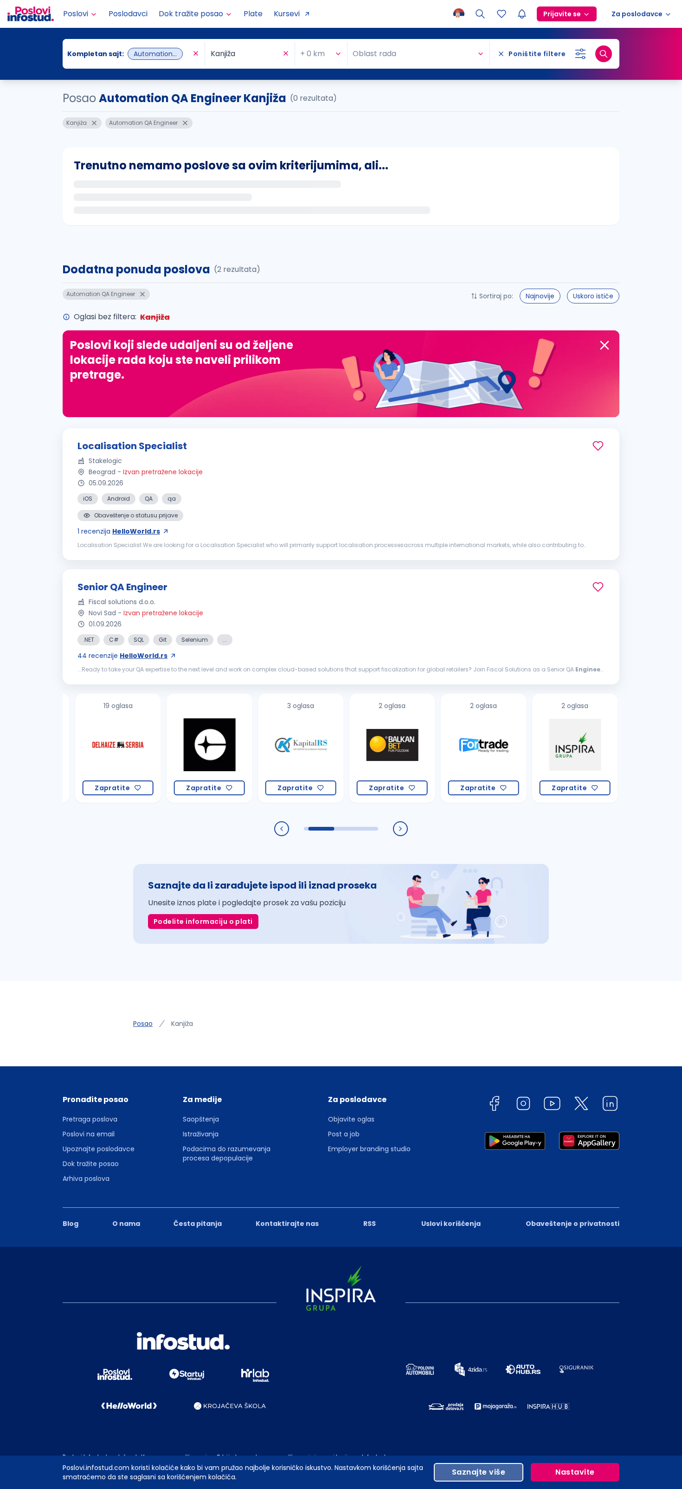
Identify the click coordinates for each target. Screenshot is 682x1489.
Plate (253, 13)
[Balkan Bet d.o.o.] (359, 748)
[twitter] (581, 1105)
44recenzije (122, 655)
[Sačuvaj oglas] (598, 445)
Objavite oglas (351, 1119)
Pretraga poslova (90, 1119)
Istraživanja (201, 1134)
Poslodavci (128, 13)
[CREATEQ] (176, 748)
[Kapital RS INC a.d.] (268, 748)
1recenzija (118, 531)
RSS (369, 1223)
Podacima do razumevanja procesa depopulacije (226, 1153)
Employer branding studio (369, 1149)
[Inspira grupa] (542, 748)
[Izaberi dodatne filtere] (580, 53)
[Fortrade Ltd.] (451, 748)
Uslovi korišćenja (451, 1223)
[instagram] (523, 1105)
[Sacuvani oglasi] (501, 14)
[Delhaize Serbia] (85, 748)
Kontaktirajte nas (287, 1223)
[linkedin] (610, 1105)
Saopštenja (201, 1119)
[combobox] (129, 54)
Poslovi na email (89, 1134)
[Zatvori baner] (604, 345)
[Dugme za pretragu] (603, 53)
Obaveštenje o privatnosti (572, 1223)
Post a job (344, 1134)
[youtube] (552, 1105)
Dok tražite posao (91, 1163)
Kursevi (287, 13)
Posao (143, 1023)
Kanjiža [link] (182, 1023)
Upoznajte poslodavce (99, 1149)
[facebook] (494, 1105)
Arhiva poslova (86, 1178)
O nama (126, 1223)
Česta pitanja (198, 1223)
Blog (70, 1223)
